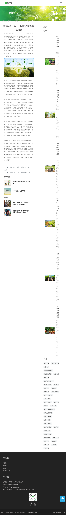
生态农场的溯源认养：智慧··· (57, 43)
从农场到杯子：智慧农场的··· (57, 204)
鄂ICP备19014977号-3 (59, 512)
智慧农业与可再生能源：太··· (57, 97)
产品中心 (5, 463)
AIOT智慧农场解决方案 (19, 191)
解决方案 (5, 465)
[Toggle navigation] (61, 3)
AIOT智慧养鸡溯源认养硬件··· (57, 313)
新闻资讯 (17, 21)
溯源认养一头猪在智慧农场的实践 (20, 172)
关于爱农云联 (6, 470)
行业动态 (26, 21)
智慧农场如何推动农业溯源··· (57, 150)
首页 (9, 21)
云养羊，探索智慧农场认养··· (57, 260)
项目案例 (5, 468)
